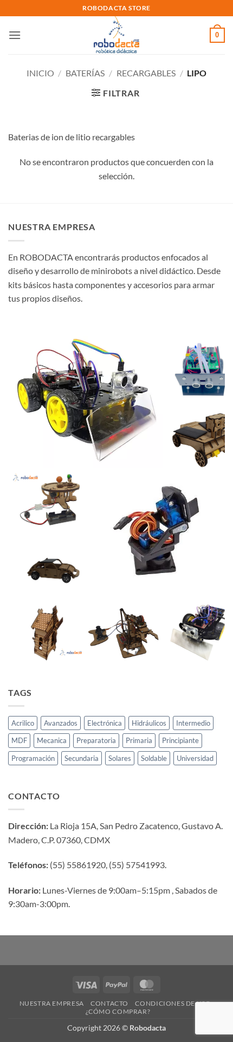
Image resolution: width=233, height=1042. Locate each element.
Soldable (154, 758)
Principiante (180, 740)
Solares (119, 758)
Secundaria (81, 758)
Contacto (109, 1003)
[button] (14, 35)
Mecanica (52, 740)
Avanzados (60, 723)
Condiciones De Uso (173, 1003)
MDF (19, 740)
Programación (33, 758)
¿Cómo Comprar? (118, 1011)
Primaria (139, 740)
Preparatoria (96, 740)
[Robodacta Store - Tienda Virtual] (117, 35)
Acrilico (22, 723)
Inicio (40, 73)
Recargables (146, 73)
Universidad (195, 758)
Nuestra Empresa (52, 1003)
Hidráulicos (149, 723)
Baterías (85, 73)
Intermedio (193, 723)
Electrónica (104, 723)
